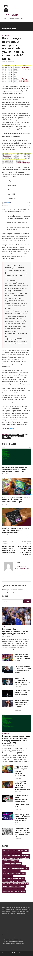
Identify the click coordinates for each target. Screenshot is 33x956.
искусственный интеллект (20, 883)
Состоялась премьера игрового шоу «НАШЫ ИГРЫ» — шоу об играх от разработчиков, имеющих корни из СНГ (22, 817)
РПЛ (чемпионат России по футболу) (13, 878)
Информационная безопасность (17, 434)
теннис (13, 888)
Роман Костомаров (8, 881)
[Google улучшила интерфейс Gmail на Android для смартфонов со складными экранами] (16, 526)
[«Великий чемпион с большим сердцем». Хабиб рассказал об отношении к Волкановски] (7, 707)
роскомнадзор (13, 436)
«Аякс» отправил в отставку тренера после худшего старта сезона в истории (22, 681)
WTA (13, 853)
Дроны (12, 860)
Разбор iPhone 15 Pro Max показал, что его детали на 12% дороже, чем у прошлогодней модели (22, 832)
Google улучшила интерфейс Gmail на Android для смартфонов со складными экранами (15, 530)
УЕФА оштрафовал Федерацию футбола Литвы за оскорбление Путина (22, 657)
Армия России (16, 855)
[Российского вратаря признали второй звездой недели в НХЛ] (7, 696)
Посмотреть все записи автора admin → (22, 568)
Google (14, 850)
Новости (18, 873)
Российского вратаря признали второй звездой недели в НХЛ (22, 692)
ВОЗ (27, 858)
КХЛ (24, 865)
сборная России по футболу (17, 886)
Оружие (5, 876)
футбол (17, 891)
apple (4, 850)
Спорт (4, 626)
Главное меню (10, 29)
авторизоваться (15, 592)
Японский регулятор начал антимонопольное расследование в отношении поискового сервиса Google (22, 801)
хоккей (23, 891)
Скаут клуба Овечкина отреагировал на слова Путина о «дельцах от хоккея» (23, 669)
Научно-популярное (14, 871)
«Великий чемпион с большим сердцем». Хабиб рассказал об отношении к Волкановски (22, 704)
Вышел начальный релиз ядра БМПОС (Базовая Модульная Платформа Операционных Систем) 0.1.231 (16, 469)
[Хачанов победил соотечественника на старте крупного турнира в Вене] (16, 625)
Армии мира (6, 855)
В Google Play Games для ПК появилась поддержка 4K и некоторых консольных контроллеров (16, 500)
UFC (26, 850)
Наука (4, 871)
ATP (9, 850)
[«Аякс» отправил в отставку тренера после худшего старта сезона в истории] (7, 684)
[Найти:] (16, 601)
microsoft (20, 850)
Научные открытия (8, 873)
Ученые (18, 881)
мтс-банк (5, 436)
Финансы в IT (7, 437)
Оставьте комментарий (8, 61)
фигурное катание (8, 891)
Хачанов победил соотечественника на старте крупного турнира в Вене (15, 631)
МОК (9, 868)
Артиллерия (25, 855)
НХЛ (27, 868)
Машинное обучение (18, 868)
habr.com (12, 428)
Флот (23, 881)
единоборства (7, 883)
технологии (20, 888)
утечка (21, 436)
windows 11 (6, 853)
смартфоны (6, 888)
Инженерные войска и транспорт (12, 863)
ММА (4, 868)
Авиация (18, 853)
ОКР (23, 873)
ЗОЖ (16, 860)
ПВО (10, 876)
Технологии (5, 35)
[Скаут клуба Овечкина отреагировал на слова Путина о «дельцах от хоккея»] (7, 673)
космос (5, 886)
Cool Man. (11, 15)
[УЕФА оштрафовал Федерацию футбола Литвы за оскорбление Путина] (7, 661)
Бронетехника (21, 858)
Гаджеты (5, 860)
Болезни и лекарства (9, 858)
